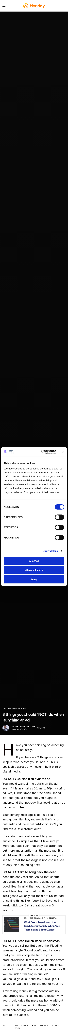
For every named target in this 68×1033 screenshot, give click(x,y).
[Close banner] (63, 452)
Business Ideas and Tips (14, 709)
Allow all (34, 560)
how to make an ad (40, 1026)
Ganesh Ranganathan (25, 727)
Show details (50, 551)
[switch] (59, 517)
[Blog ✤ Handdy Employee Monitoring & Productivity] (34, 5)
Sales (17, 1028)
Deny (34, 579)
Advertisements (22, 1026)
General (53, 918)
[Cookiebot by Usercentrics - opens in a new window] (42, 452)
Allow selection (34, 570)
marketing (56, 1026)
